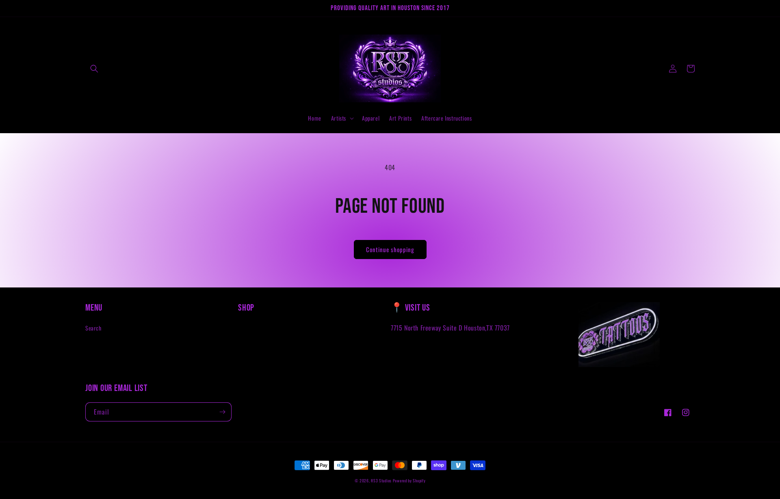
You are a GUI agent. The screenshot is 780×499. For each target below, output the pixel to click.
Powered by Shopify (409, 480)
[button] (94, 69)
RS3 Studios (381, 480)
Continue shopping (390, 249)
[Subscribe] (222, 411)
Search (93, 328)
